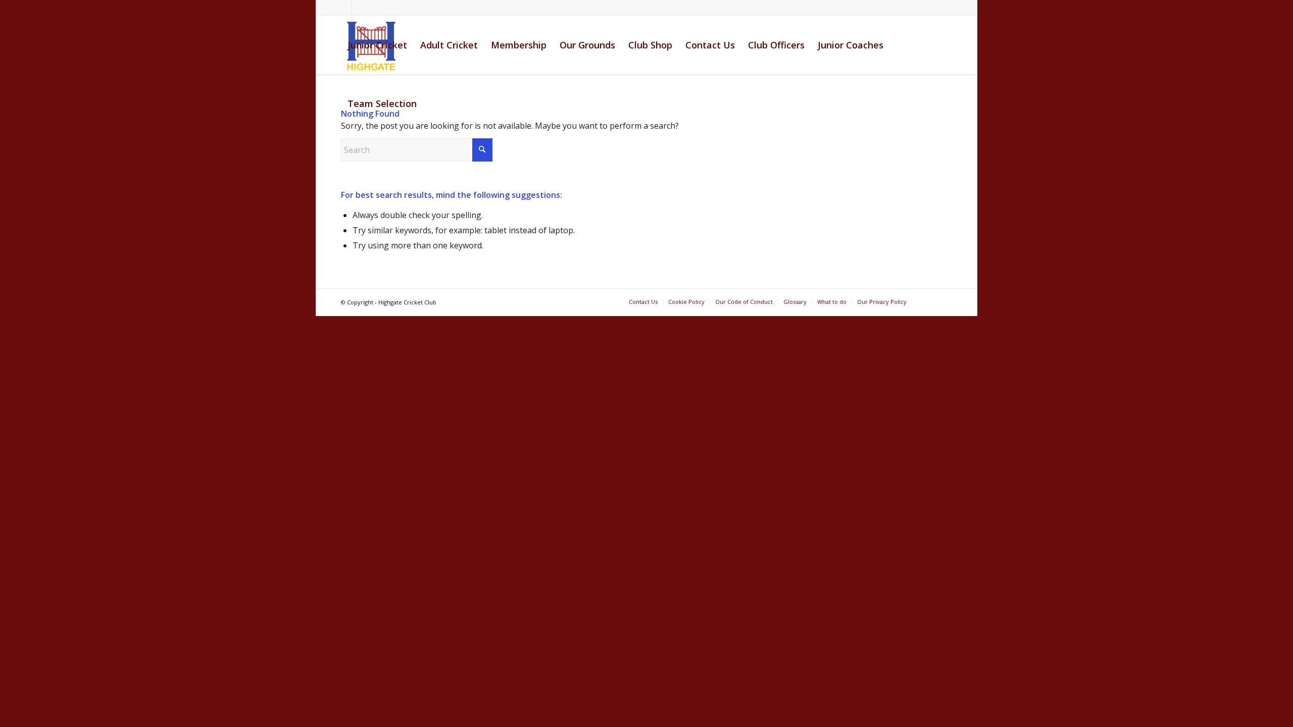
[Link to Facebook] (343, 7)
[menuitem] (377, 45)
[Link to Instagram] (359, 7)
